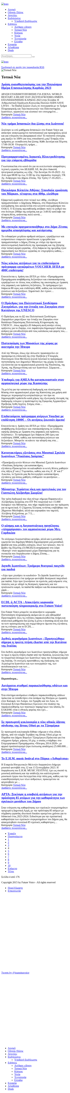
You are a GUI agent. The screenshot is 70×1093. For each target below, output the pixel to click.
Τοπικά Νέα (20, 29)
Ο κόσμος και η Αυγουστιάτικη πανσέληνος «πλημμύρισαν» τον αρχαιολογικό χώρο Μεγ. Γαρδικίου (31, 529)
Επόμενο (12, 868)
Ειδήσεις (12, 24)
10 (9, 865)
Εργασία (12, 44)
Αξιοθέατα (13, 47)
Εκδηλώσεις (14, 18)
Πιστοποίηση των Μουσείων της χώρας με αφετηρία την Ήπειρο (29, 344)
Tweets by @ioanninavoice (15, 972)
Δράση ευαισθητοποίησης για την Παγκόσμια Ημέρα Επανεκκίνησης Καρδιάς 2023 (31, 86)
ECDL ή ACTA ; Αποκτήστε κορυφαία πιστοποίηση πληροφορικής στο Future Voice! (31, 603)
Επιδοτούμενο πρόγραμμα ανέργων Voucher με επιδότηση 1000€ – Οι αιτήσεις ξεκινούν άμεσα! (33, 417)
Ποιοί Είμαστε (15, 888)
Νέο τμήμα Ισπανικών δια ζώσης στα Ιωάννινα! (32, 123)
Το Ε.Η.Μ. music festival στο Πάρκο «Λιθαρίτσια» (35, 758)
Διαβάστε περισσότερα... (14, 117)
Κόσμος (18, 32)
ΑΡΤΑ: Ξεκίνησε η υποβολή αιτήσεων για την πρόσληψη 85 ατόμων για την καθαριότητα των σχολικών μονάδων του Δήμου (33, 797)
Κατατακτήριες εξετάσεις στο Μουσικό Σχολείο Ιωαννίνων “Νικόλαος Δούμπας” (33, 454)
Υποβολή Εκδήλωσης (25, 21)
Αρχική (11, 9)
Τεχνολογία (20, 38)
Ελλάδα (18, 41)
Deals (11, 50)
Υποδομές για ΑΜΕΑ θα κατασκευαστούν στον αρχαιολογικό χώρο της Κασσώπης (32, 381)
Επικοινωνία (14, 890)
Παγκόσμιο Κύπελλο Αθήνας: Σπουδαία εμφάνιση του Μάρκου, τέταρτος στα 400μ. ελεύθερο (34, 191)
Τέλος (11, 871)
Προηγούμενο (15, 836)
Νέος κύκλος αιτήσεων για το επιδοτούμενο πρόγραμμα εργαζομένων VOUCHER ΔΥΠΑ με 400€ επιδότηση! (32, 266)
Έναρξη (12, 833)
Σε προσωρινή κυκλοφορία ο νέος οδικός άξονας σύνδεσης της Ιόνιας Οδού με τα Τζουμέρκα (33, 723)
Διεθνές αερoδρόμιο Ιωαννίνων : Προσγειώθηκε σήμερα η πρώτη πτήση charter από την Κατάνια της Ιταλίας (34, 642)
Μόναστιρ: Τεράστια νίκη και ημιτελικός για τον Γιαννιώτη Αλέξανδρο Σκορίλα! (33, 490)
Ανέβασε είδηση (22, 27)
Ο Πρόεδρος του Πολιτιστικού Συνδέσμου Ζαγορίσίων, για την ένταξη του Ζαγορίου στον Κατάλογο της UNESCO (32, 306)
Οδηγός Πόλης (15, 12)
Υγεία (17, 35)
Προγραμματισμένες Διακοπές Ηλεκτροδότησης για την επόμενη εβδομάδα (33, 158)
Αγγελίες (12, 15)
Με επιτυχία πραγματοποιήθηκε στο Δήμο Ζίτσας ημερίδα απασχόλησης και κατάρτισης (34, 228)
